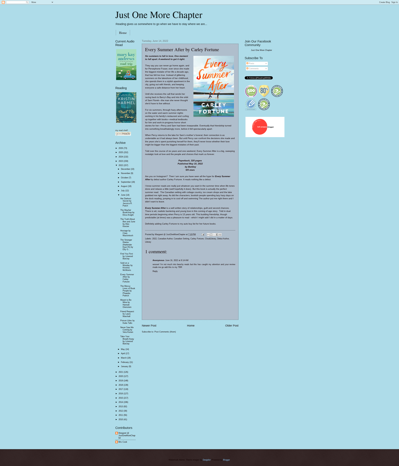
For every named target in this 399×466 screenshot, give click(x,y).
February (125, 362)
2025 (121, 152)
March (124, 358)
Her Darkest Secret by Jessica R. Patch (126, 202)
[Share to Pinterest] (220, 234)
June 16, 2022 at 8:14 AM (176, 260)
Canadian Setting (181, 238)
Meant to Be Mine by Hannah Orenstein (125, 303)
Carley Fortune (197, 238)
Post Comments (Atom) (165, 332)
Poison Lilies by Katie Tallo (127, 321)
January (125, 366)
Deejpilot (207, 460)
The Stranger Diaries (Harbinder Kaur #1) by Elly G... (126, 245)
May (123, 349)
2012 (121, 411)
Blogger (226, 460)
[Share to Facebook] (217, 234)
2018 (121, 385)
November (126, 173)
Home (123, 33)
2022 (154, 238)
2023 (121, 161)
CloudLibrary (210, 238)
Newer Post (149, 325)
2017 (121, 389)
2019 (121, 380)
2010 (121, 419)
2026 (121, 148)
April (123, 353)
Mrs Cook (122, 442)
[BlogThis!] (211, 234)
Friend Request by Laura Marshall (127, 313)
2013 (121, 406)
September (126, 182)
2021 (121, 372)
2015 (121, 398)
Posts (251, 63)
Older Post (231, 325)
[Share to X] (214, 234)
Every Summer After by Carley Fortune (127, 278)
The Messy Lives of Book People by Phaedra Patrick (127, 291)
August (124, 186)
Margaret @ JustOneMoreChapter (126, 435)
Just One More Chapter (158, 14)
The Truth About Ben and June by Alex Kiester (127, 222)
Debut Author (223, 238)
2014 (121, 402)
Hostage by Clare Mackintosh (126, 233)
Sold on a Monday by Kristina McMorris (126, 266)
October (125, 177)
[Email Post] (202, 234)
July (123, 190)
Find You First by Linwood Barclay (126, 256)
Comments (253, 68)
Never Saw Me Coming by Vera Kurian (127, 329)
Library (148, 242)
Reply (155, 271)
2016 (121, 393)
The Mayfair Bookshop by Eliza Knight (127, 212)
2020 (121, 376)
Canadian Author (165, 238)
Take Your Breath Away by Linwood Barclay (127, 340)
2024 (121, 157)
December (126, 169)
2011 (121, 415)
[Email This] (208, 234)
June (123, 195)
